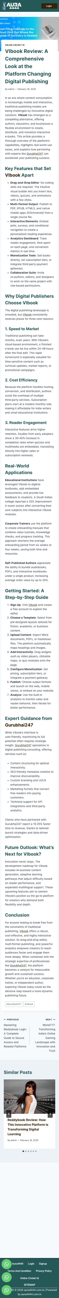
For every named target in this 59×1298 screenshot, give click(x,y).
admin (11, 89)
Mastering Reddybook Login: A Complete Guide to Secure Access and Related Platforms (15, 1033)
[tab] (23, 1151)
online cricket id (29, 1278)
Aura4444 (17, 1263)
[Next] (50, 1114)
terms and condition (19, 1270)
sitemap (29, 1284)
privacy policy (44, 1270)
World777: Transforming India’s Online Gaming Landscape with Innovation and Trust (45, 1035)
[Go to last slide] (8, 1114)
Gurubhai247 (35, 153)
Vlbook (12, 175)
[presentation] (29, 1096)
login (31, 1263)
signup (43, 1263)
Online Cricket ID (15, 45)
